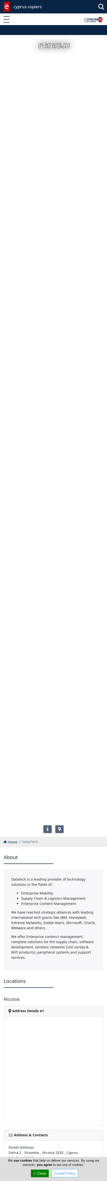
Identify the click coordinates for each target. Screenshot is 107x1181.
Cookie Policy (64, 1173)
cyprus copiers (27, 6)
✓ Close (39, 1173)
